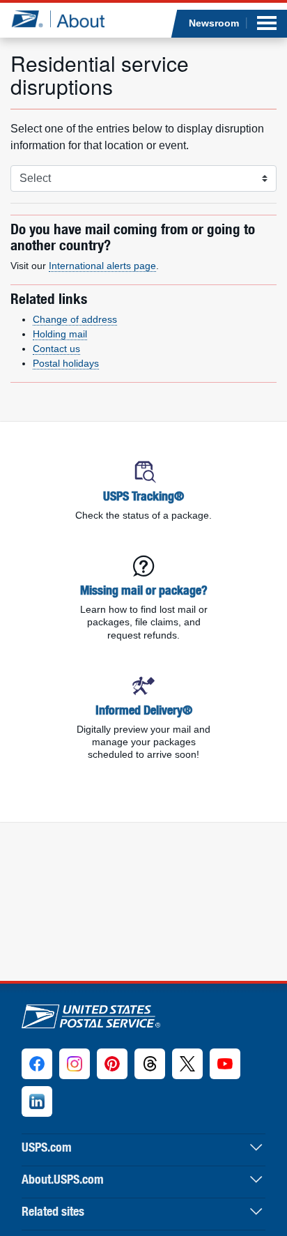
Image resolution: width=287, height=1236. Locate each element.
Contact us (56, 348)
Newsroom (214, 23)
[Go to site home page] (57, 19)
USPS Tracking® (143, 496)
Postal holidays (66, 363)
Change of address (75, 319)
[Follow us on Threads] (149, 1063)
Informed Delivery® (143, 710)
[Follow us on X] (187, 1063)
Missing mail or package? (144, 590)
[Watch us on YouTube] (225, 1063)
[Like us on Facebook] (37, 1063)
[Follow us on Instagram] (74, 1063)
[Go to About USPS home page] (91, 1013)
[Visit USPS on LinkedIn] (37, 1101)
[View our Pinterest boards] (112, 1063)
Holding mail (60, 333)
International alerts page (102, 265)
